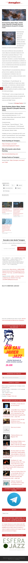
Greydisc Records (6, 263)
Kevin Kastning (15, 263)
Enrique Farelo (20, 261)
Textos (20, 259)
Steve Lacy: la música (16, 427)
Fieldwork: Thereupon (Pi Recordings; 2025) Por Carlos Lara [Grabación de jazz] (17, 482)
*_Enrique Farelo (14, 259)
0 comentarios (13, 264)
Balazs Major (12, 261)
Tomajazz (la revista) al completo (11, 260)
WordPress (18, 559)
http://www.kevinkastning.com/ (10, 154)
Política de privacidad (7, 557)
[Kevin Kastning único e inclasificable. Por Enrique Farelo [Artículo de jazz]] (7, 205)
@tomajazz (8, 394)
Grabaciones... (5, 259)
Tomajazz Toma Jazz (12, 396)
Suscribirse (21, 248)
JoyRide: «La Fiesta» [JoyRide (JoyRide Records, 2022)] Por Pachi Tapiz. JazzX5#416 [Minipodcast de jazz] (13, 278)
